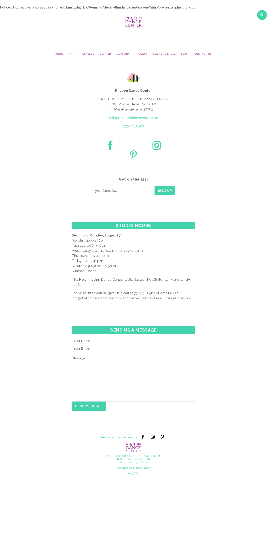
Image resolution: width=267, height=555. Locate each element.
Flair (185, 54)
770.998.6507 (133, 126)
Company (123, 54)
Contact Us (203, 54)
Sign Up (165, 191)
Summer (105, 54)
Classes (88, 54)
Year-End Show (164, 54)
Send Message (89, 406)
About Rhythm (66, 54)
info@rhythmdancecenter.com (133, 118)
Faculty (141, 54)
